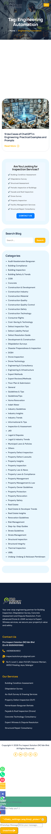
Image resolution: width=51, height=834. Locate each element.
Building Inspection (17, 270)
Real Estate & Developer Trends (22, 509)
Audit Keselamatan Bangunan (21, 261)
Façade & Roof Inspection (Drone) (20, 711)
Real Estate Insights (17, 513)
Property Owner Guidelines (20, 487)
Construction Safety (17, 309)
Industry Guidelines (17, 409)
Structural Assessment (20, 183)
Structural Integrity (16, 543)
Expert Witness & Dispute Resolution (21, 722)
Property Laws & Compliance (21, 474)
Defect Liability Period (18, 331)
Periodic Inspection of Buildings (23, 188)
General (11, 387)
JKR (10, 430)
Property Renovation (17, 496)
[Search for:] (19, 240)
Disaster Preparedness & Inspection (24, 348)
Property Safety (15, 500)
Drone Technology (16, 361)
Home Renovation (16, 400)
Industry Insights (15, 413)
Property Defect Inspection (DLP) (20, 700)
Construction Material (18, 296)
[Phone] (2, 774)
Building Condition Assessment (23, 175)
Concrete (12, 283)
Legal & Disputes (16, 435)
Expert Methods (15, 374)
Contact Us (25, 216)
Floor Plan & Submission (19, 383)
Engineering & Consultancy (20, 365)
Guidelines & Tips (16, 391)
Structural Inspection (17, 539)
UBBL (10, 552)
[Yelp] (35, 754)
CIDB (10, 278)
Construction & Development (21, 287)
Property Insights (16, 461)
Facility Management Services (23, 205)
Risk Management (16, 522)
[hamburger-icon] (46, 5)
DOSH (10, 352)
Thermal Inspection (17, 548)
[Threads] (30, 754)
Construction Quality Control (21, 304)
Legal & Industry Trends (19, 439)
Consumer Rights (16, 318)
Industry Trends (15, 417)
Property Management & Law (21, 483)
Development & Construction (21, 339)
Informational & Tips (17, 422)
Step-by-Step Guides (18, 526)
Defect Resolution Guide (19, 335)
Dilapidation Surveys (17, 344)
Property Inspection (19, 200)
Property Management (18, 478)
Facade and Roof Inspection (22, 192)
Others (11, 448)
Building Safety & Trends (19, 274)
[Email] (2, 780)
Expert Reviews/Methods (19, 378)
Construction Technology (19, 313)
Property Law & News (18, 470)
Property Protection (17, 491)
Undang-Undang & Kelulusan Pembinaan (26, 556)
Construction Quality (17, 300)
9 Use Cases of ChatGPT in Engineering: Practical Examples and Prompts (25, 137)
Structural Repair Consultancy (23, 209)
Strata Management (17, 535)
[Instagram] (25, 754)
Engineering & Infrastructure (21, 370)
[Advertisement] (25, 66)
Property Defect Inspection (20, 452)
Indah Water (13, 404)
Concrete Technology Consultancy (20, 716)
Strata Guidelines (16, 530)
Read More (10, 145)
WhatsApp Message (9, 825)
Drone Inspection (16, 357)
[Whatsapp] (2, 769)
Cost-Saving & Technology (20, 322)
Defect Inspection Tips (18, 326)
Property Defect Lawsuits (19, 457)
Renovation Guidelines (18, 517)
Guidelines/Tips (15, 396)
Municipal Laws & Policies (20, 444)
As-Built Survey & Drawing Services (21, 694)
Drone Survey (16, 196)
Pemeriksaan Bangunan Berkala (19, 705)
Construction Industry (18, 291)
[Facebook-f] (16, 754)
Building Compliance (17, 265)
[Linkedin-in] (21, 754)
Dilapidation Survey (19, 179)
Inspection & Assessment (19, 426)
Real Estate (13, 504)
